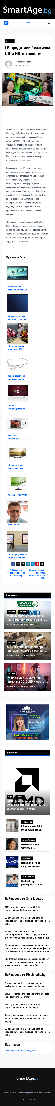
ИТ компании (28, 877)
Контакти (31, 1099)
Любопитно (27, 858)
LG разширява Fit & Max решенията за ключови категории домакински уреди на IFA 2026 (27, 920)
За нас (22, 1099)
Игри (10, 797)
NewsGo (37, 1093)
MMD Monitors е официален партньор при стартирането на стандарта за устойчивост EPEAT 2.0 (27, 621)
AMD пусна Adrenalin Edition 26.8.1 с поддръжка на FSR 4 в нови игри (27, 804)
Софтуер (20, 797)
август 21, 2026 (17, 809)
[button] (49, 23)
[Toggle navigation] (28, 23)
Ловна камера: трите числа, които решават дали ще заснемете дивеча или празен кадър (26, 1018)
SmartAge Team (25, 62)
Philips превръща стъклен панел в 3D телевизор (18, 573)
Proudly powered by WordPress (15, 1093)
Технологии (23, 612)
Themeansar (46, 1093)
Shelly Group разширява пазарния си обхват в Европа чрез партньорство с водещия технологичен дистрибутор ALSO (27, 962)
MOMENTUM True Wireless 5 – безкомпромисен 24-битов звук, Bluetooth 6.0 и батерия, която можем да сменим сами (27, 934)
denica (32, 809)
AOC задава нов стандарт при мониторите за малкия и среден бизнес (27, 650)
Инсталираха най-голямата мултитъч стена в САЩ (36, 574)
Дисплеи (9, 41)
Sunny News (29, 625)
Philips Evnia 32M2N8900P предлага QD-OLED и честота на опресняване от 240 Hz (27, 681)
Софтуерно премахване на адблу (20, 1050)
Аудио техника (28, 840)
